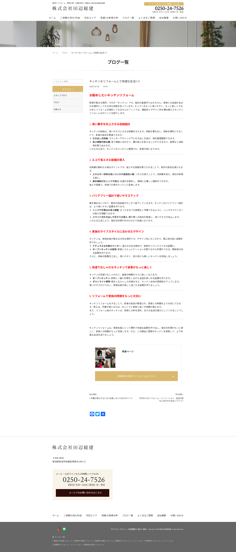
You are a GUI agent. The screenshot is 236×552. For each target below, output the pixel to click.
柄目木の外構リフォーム (63, 541)
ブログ (105, 86)
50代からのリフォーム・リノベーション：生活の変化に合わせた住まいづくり (161, 399)
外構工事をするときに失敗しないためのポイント (112, 398)
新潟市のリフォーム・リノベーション (159, 541)
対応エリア (90, 17)
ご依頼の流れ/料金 (70, 17)
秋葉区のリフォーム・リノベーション (129, 541)
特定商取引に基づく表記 (137, 529)
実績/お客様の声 (109, 17)
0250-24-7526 (169, 8)
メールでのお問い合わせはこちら (85, 492)
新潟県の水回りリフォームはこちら (136, 376)
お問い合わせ (180, 17)
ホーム (52, 17)
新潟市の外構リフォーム (83, 541)
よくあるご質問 (146, 17)
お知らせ (57, 109)
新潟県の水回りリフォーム (94, 544)
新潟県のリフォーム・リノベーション (68, 544)
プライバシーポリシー (118, 529)
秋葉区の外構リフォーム (104, 541)
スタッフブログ (60, 95)
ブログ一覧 (128, 17)
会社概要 (164, 17)
